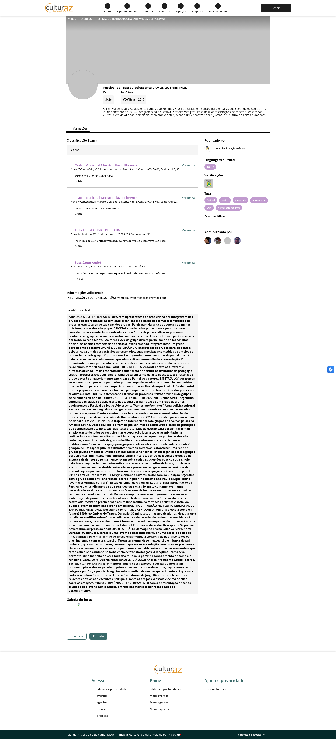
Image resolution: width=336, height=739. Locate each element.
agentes (102, 702)
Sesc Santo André (88, 262)
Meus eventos (159, 696)
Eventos (86, 19)
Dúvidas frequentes (217, 689)
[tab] (78, 128)
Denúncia (76, 636)
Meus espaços (159, 709)
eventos (102, 696)
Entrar (276, 7)
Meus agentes (159, 702)
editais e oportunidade (112, 689)
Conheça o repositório (251, 734)
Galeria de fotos (79, 599)
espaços (102, 709)
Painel (71, 19)
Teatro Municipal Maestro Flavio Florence (106, 165)
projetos (102, 716)
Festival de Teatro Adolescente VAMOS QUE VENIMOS (131, 19)
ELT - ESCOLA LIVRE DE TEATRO (98, 230)
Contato (98, 636)
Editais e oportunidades (165, 689)
